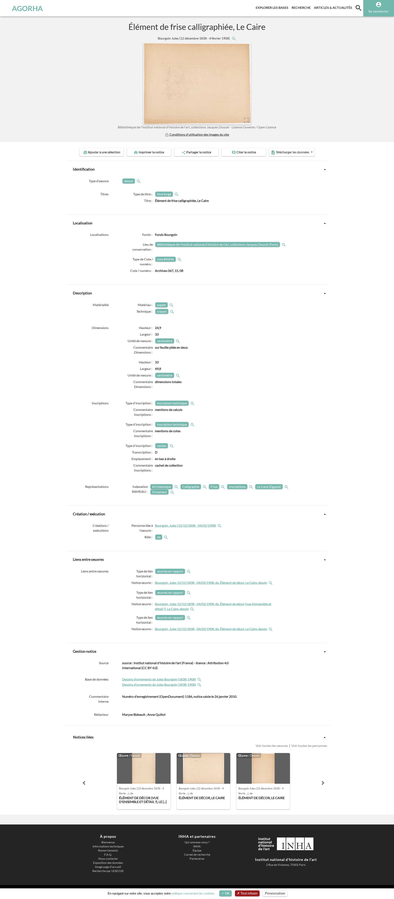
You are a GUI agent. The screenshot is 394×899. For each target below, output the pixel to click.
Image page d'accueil (108, 867)
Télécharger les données (292, 152)
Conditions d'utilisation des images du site (199, 134)
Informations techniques (108, 846)
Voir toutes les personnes (309, 745)
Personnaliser (275, 893)
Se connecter (378, 11)
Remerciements (108, 850)
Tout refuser (249, 893)
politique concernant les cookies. (193, 893)
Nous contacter (108, 859)
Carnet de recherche (197, 855)
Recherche (302, 7)
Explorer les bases (273, 7)
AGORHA (27, 8)
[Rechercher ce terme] (139, 181)
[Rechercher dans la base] (200, 679)
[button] (84, 783)
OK (227, 893)
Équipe (197, 850)
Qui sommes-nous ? (197, 842)
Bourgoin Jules (194, 38)
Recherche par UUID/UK (108, 871)
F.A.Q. (108, 855)
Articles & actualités (334, 7)
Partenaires (197, 859)
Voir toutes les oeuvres (272, 745)
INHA (197, 846)
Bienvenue (108, 842)
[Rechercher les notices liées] (233, 38)
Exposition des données (108, 863)
